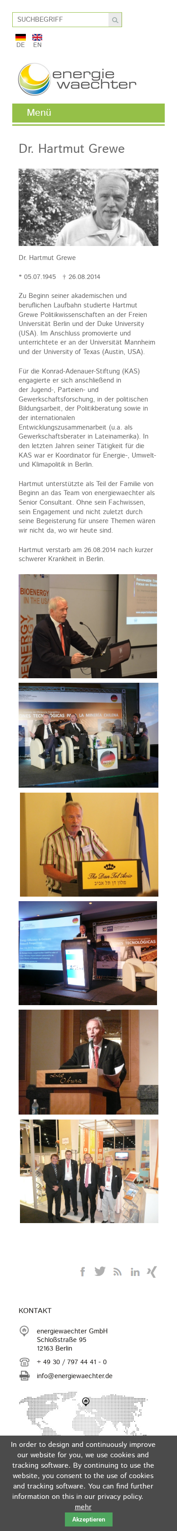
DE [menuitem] (20, 44)
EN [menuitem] (37, 44)
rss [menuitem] (117, 1272)
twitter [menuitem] (100, 1272)
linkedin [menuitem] (134, 1272)
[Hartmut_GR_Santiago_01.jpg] (89, 736)
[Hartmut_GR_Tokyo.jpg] (89, 1063)
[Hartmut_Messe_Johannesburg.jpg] (89, 1173)
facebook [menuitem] (83, 1272)
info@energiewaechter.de (75, 1376)
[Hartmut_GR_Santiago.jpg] (88, 954)
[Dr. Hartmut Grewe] (89, 244)
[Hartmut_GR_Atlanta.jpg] (88, 627)
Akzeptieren (88, 1519)
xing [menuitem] (152, 1272)
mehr (83, 1507)
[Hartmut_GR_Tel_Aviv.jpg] (89, 846)
